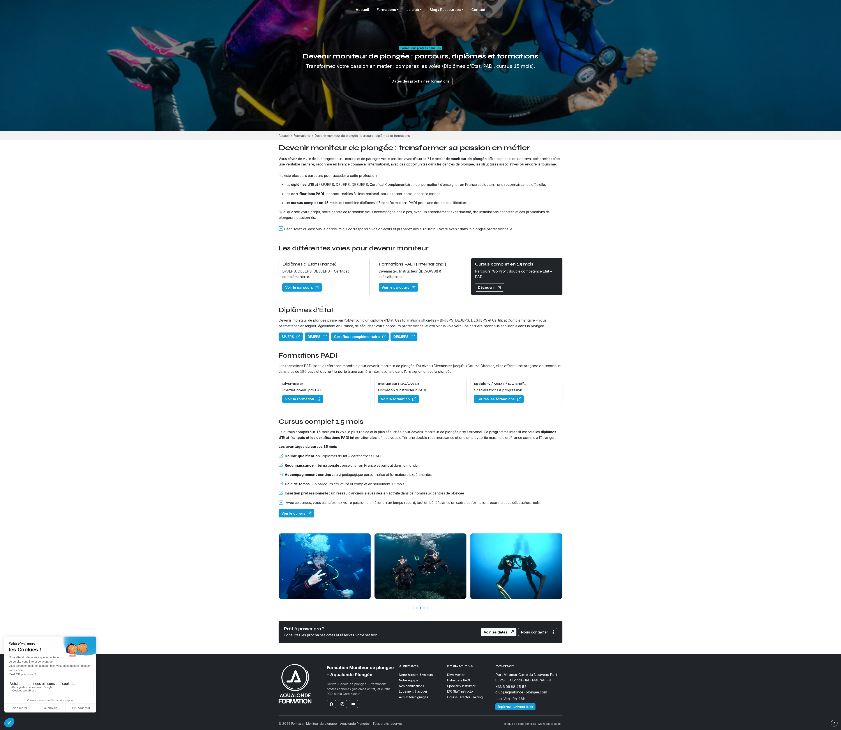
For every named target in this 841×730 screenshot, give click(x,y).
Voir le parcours (299, 287)
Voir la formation (300, 399)
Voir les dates (496, 632)
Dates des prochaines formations (421, 81)
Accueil (362, 9)
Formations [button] (386, 9)
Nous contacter (535, 632)
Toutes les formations (496, 399)
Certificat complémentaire (357, 336)
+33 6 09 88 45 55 (511, 686)
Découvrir (487, 287)
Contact (478, 9)
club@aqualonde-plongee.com (521, 692)
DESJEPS (401, 336)
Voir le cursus (293, 513)
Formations (302, 135)
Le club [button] (412, 9)
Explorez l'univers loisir (515, 707)
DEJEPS (314, 336)
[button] (413, 608)
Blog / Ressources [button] (445, 9)
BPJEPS (288, 336)
